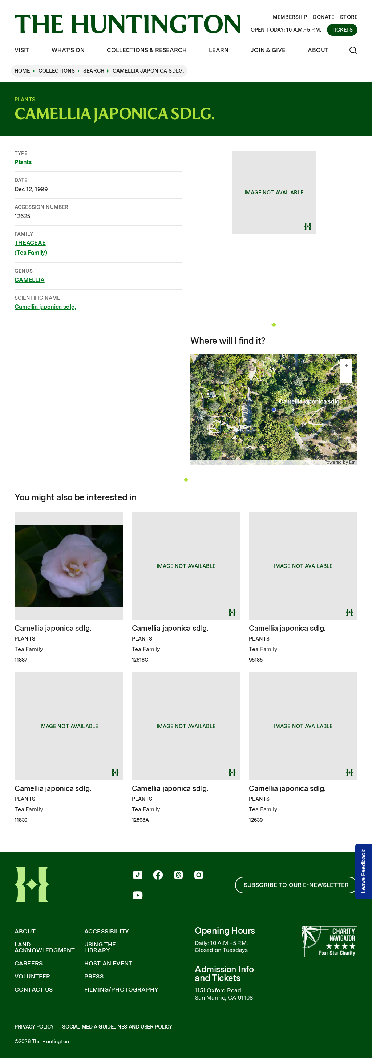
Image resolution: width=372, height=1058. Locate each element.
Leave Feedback (363, 871)
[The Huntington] (127, 24)
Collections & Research (146, 50)
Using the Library (100, 947)
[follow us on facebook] (158, 875)
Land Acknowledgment (45, 947)
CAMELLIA (30, 279)
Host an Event (108, 963)
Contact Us (34, 990)
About (318, 50)
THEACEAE (30, 242)
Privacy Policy (34, 1027)
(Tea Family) (31, 252)
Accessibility (106, 931)
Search (93, 70)
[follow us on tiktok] (137, 875)
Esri (352, 462)
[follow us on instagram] (199, 875)
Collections (57, 70)
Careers (29, 963)
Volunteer (32, 977)
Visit (22, 50)
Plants (23, 162)
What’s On (68, 50)
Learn (218, 50)
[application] (273, 409)
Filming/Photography (121, 990)
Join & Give (268, 50)
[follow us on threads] (178, 875)
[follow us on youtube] (137, 895)
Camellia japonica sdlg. (45, 306)
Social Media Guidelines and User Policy (117, 1027)
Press (94, 977)
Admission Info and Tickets (224, 973)
